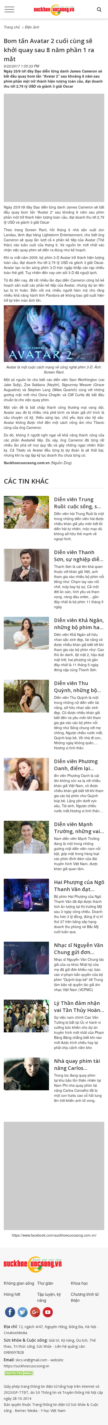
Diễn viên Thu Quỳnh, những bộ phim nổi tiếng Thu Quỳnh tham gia (77, 694)
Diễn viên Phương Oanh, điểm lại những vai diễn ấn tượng (76, 772)
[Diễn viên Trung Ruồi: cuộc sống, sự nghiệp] (26, 512)
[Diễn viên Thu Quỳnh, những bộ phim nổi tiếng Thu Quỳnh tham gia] (26, 696)
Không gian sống (19, 1283)
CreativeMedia (15, 1332)
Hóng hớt (12, 1294)
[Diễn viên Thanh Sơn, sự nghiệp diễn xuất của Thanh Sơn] (26, 565)
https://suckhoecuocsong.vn (26, 1366)
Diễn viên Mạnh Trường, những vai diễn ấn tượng (77, 831)
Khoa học (79, 1283)
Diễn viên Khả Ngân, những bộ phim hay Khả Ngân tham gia (79, 627)
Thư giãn (45, 1283)
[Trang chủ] (54, 10)
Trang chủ (12, 26)
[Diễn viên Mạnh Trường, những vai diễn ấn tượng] (26, 837)
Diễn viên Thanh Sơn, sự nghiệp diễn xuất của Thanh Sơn (78, 559)
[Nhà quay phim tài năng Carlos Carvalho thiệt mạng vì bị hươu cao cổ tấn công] (26, 1074)
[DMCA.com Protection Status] (19, 1372)
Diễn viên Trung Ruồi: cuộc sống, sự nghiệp (77, 506)
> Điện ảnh (30, 26)
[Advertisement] (54, 153)
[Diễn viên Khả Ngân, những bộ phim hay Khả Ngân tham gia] (26, 633)
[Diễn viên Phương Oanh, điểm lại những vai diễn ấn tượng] (26, 774)
